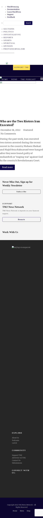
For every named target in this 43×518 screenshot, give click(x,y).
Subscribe (21, 192)
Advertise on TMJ (19, 458)
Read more (7, 167)
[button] (24, 86)
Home (15, 511)
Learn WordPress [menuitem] (14, 12)
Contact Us (16, 460)
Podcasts (15, 440)
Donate (21, 219)
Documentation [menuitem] (13, 9)
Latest (14, 443)
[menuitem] (23, 23)
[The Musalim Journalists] (21, 63)
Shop (28, 511)
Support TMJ (17, 455)
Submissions (17, 463)
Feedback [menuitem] (11, 17)
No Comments (8, 133)
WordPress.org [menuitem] (13, 7)
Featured (28, 130)
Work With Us (10, 232)
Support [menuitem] (10, 14)
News (22, 511)
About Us (15, 438)
